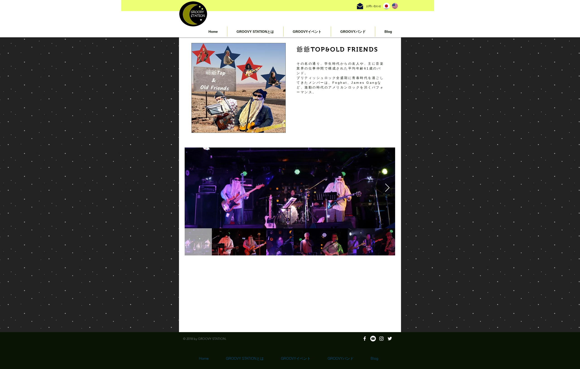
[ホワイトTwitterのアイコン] (390, 338)
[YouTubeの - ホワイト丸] (373, 338)
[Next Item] (387, 187)
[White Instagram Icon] (381, 338)
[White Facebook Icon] (364, 338)
